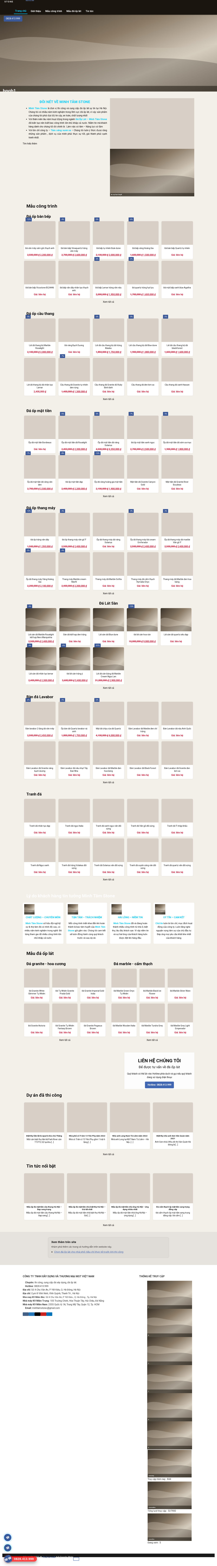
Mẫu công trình (53, 11)
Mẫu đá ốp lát (73, 11)
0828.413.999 (13, 18)
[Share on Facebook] (26, 1314)
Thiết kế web (49, 1557)
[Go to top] (76, 1559)
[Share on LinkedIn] (49, 1314)
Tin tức (89, 11)
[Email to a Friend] (37, 1314)
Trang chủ (20, 10)
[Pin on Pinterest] (43, 1314)
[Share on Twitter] (32, 1314)
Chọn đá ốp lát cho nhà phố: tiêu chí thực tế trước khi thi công (88, 1251)
